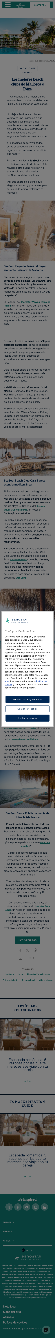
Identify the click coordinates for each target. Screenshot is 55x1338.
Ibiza (20, 974)
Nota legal (9, 1306)
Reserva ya (39, 4)
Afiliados (8, 1317)
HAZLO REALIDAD (27, 940)
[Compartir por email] (20, 958)
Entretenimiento (10, 980)
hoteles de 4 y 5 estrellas (24, 1268)
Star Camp (21, 577)
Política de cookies (15, 1322)
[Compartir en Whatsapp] (35, 950)
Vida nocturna (46, 980)
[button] (46, 1330)
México (4, 1277)
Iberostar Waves (37, 1286)
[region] (27, 669)
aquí (7, 681)
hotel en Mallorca (18, 559)
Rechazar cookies (27, 718)
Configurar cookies (27, 708)
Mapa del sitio (12, 1311)
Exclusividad (28, 980)
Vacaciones (27, 68)
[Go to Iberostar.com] (27, 1258)
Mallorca (10, 974)
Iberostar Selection (28, 1283)
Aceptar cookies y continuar (27, 699)
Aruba (40, 1277)
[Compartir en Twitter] (27, 950)
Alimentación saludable (38, 974)
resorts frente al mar (19, 1271)
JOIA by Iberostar (31, 1280)
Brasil (27, 1277)
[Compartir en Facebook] (19, 950)
